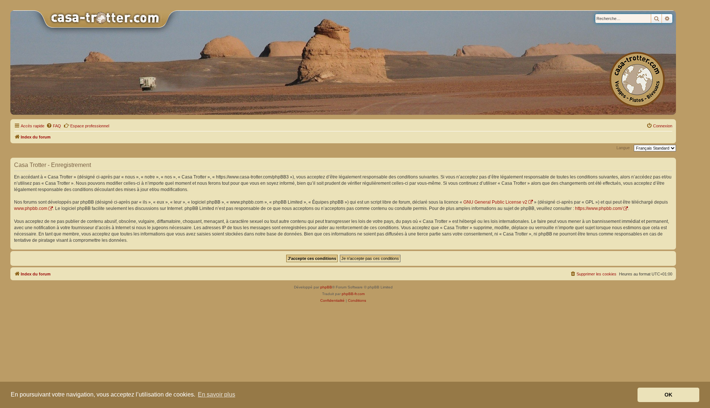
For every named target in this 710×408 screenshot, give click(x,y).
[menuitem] (53, 125)
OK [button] (668, 395)
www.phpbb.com (30, 208)
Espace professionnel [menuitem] (89, 126)
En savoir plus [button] (216, 394)
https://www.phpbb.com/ (598, 208)
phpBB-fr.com (353, 294)
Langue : (624, 148)
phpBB (326, 287)
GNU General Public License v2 (495, 202)
